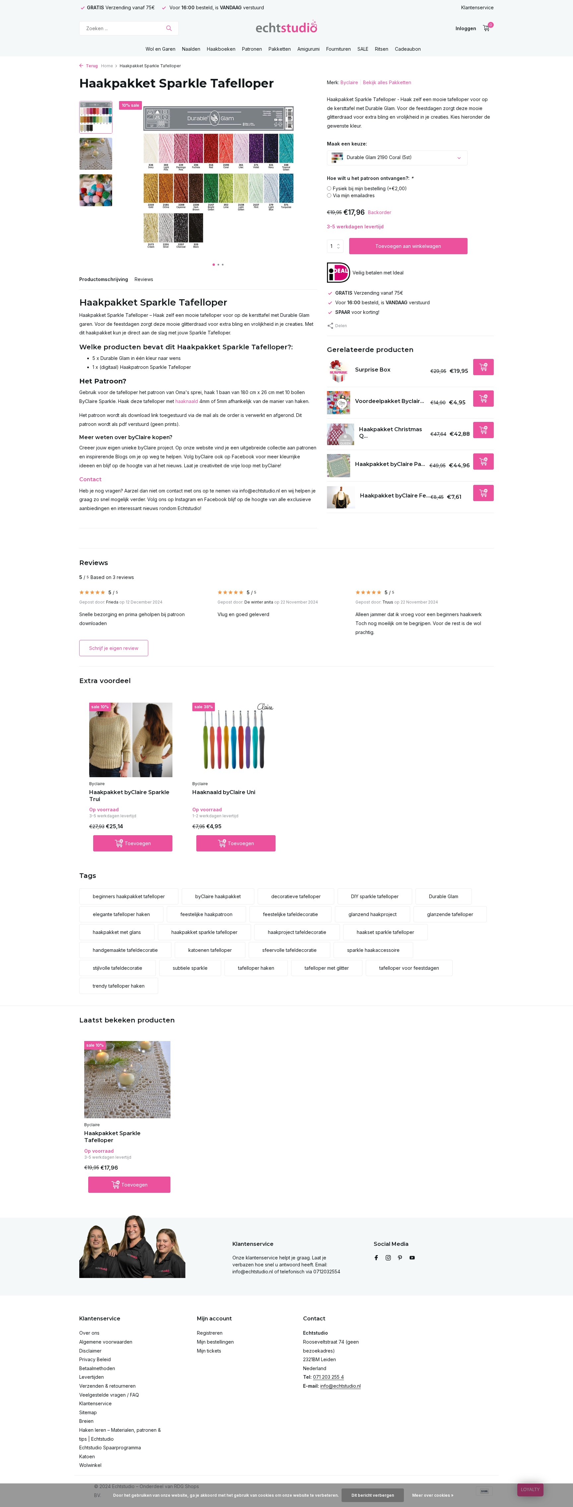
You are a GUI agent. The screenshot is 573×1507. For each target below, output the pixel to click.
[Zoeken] (169, 28)
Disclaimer (90, 1351)
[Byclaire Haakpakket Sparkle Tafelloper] (127, 1079)
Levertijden (91, 1377)
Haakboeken (221, 49)
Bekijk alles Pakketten (387, 82)
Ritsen (381, 49)
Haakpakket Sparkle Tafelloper (112, 1136)
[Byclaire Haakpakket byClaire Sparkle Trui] (130, 740)
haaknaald (186, 401)
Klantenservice (477, 7)
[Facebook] (376, 1258)
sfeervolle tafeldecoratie (289, 950)
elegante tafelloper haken (121, 914)
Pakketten (280, 49)
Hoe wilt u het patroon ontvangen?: (370, 178)
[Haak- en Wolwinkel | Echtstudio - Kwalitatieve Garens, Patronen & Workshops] (286, 28)
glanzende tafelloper (450, 914)
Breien (86, 1421)
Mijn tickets (209, 1351)
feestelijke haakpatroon (206, 914)
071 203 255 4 (328, 1377)
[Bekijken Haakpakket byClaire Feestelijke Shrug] (341, 497)
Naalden (191, 49)
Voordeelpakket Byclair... (389, 401)
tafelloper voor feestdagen (409, 968)
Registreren (210, 1333)
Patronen (252, 49)
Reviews (144, 279)
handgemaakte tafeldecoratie (125, 950)
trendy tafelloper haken (119, 986)
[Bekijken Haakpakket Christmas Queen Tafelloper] (340, 434)
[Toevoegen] (483, 367)
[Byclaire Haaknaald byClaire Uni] (234, 740)
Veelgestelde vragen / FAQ (109, 1395)
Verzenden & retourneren (107, 1386)
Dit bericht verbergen (372, 1495)
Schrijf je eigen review (113, 648)
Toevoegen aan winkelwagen (408, 246)
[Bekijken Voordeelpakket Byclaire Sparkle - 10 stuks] (338, 402)
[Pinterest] (400, 1258)
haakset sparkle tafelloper (385, 932)
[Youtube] (412, 1258)
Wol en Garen (160, 49)
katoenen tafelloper (210, 950)
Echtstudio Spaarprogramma (110, 1447)
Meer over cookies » (433, 1495)
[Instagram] (388, 1258)
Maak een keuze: (347, 143)
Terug (91, 65)
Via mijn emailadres (354, 195)
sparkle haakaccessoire (373, 950)
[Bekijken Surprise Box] (338, 371)
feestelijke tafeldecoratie (290, 914)
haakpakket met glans (117, 932)
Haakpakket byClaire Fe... (395, 496)
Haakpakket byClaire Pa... (390, 464)
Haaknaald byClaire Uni (223, 792)
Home (107, 65)
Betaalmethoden (97, 1368)
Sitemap (88, 1412)
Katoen (87, 1456)
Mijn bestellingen (215, 1342)
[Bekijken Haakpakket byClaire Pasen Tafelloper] (338, 465)
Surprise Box (372, 370)
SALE (362, 49)
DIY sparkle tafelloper (375, 896)
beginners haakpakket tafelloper (129, 896)
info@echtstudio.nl (340, 1386)
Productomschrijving (103, 279)
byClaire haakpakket (218, 896)
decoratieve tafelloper (296, 896)
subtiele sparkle (190, 968)
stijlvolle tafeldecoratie (117, 968)
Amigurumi (308, 49)
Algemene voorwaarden (105, 1342)
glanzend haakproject (373, 914)
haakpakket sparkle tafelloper (204, 932)
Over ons (89, 1333)
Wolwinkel (90, 1465)
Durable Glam (443, 896)
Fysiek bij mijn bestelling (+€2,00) (370, 188)
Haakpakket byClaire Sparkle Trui (129, 795)
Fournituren (338, 49)
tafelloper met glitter (327, 968)
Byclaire (349, 82)
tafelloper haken (256, 968)
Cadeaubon (408, 49)
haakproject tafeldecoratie (297, 932)
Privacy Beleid (95, 1359)
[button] (213, 264)
